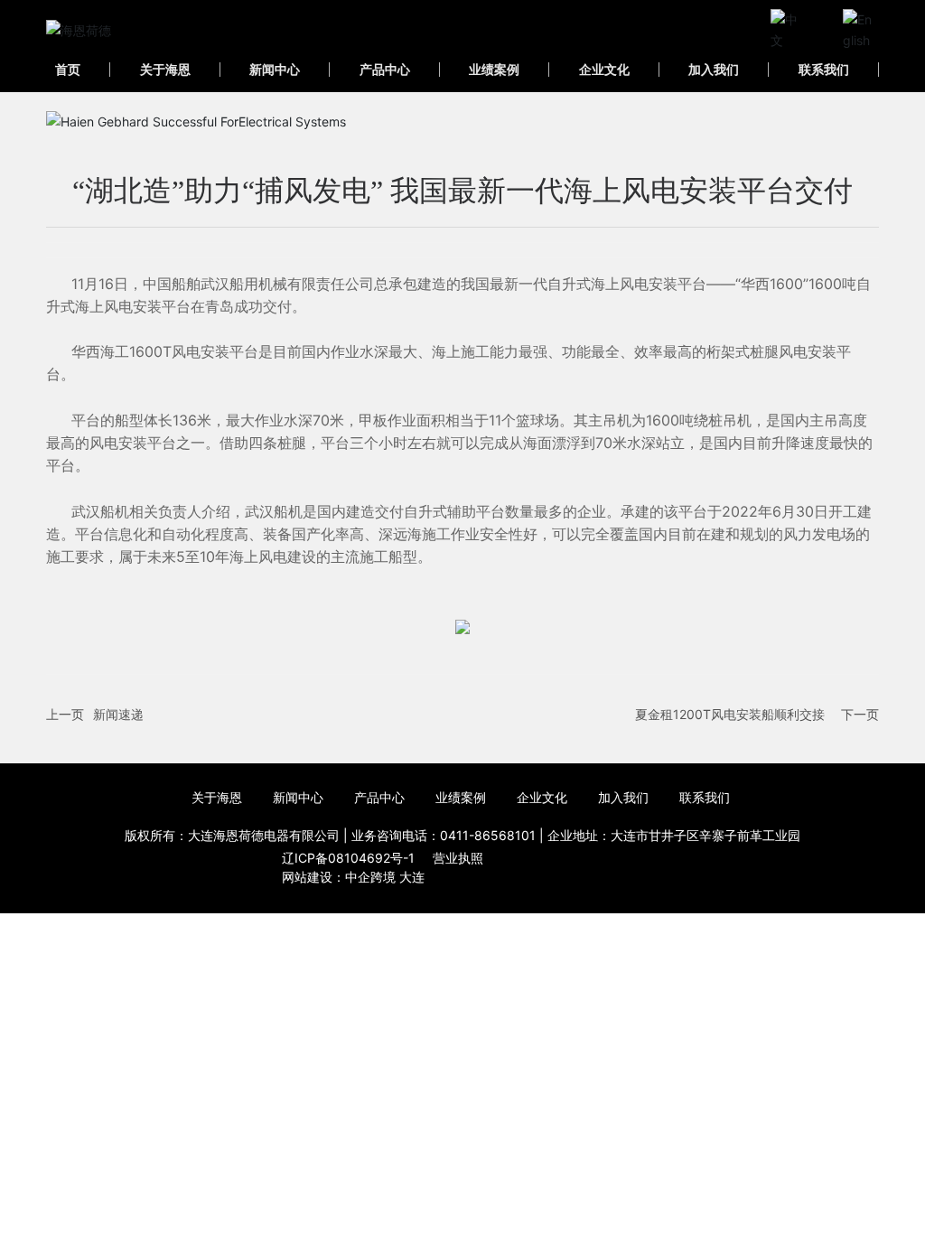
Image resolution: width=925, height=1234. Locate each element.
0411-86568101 (488, 835)
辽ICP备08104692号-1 (348, 857)
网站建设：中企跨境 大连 (353, 876)
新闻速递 (118, 714)
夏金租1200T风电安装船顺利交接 (730, 714)
